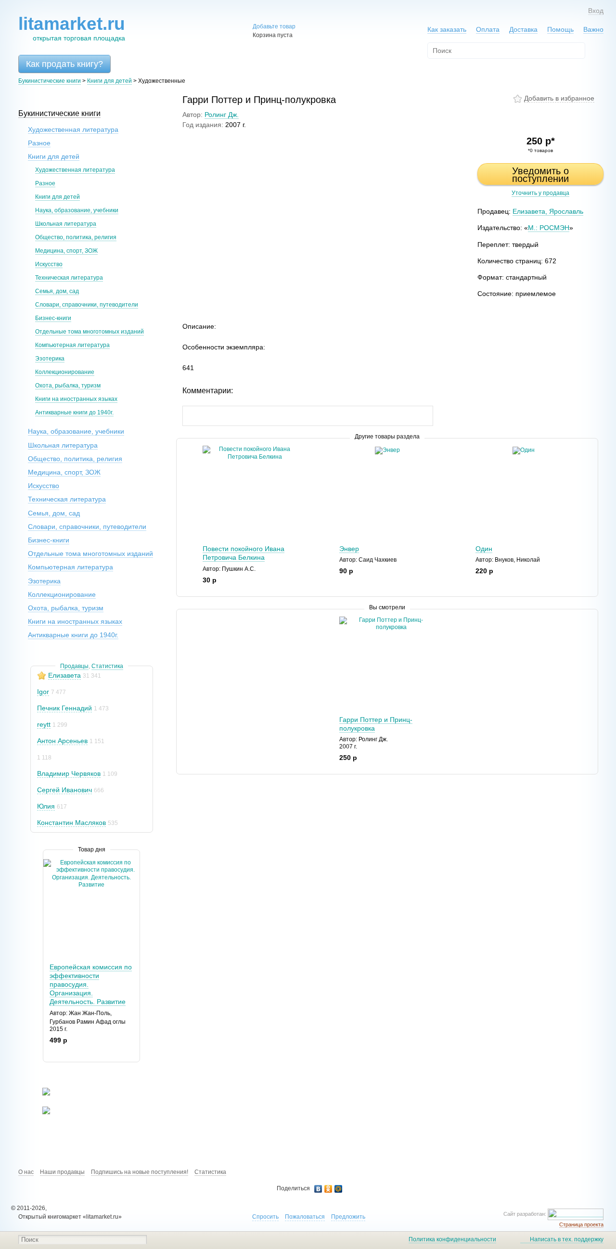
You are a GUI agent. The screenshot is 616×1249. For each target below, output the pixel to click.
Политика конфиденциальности (452, 1239)
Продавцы (74, 666)
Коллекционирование (64, 372)
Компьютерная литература (72, 345)
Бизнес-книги (53, 318)
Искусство (49, 264)
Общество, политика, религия (75, 237)
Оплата (488, 29)
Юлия (46, 806)
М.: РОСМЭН (548, 228)
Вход (595, 10)
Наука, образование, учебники (76, 210)
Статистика (107, 666)
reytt (44, 724)
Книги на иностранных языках (76, 399)
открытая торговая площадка (71, 28)
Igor (43, 691)
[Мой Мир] (339, 1189)
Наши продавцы (62, 1172)
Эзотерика (49, 358)
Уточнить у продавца (540, 193)
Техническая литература (69, 277)
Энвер (349, 549)
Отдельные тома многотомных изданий (89, 331)
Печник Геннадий (64, 708)
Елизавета (64, 675)
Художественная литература (73, 129)
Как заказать (446, 29)
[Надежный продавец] (41, 675)
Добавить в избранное (559, 98)
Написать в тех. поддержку (566, 1239)
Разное (39, 143)
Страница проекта (581, 1224)
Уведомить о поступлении (540, 175)
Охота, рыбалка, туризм (68, 385)
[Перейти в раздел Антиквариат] (40, 1112)
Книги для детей (109, 80)
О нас (26, 1172)
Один (483, 549)
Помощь (560, 29)
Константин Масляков (71, 822)
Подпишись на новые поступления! (139, 1172)
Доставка (523, 29)
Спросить (265, 1216)
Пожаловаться (305, 1216)
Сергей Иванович (64, 790)
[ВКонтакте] (318, 1189)
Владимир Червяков (69, 773)
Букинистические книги (49, 80)
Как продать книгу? (64, 64)
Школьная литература (65, 223)
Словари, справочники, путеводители (86, 304)
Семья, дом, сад (57, 291)
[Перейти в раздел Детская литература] (40, 1093)
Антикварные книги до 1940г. (74, 412)
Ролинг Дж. (222, 114)
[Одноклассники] (328, 1189)
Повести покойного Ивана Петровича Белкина (243, 553)
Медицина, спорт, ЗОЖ (66, 250)
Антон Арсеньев (62, 741)
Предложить (348, 1216)
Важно (593, 29)
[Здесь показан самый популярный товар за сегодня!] (49, 862)
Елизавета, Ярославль (548, 211)
